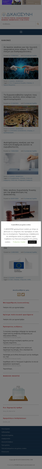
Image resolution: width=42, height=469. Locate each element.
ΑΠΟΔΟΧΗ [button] (32, 242)
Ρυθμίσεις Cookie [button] (19, 242)
